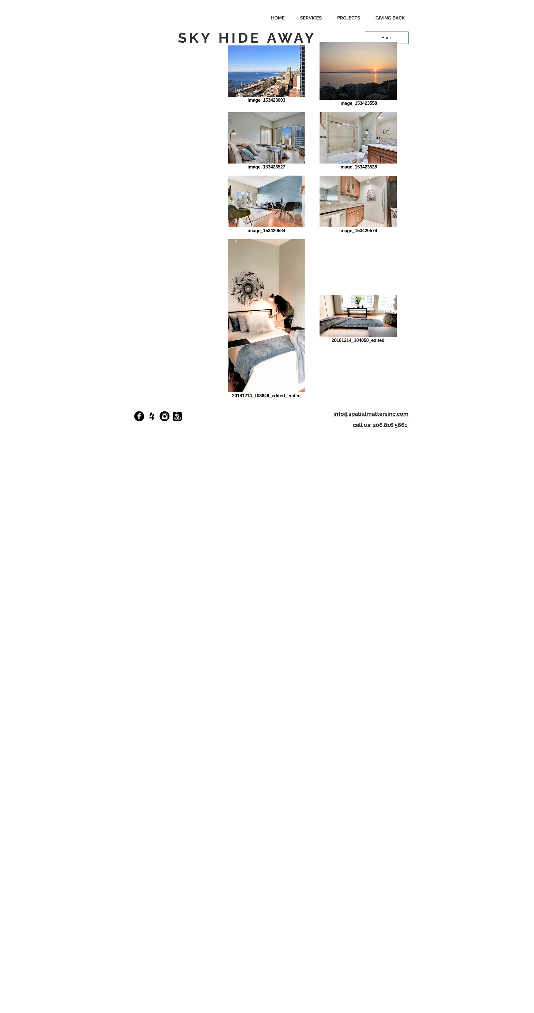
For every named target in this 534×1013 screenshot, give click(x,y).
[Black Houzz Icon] (152, 416)
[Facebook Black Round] (139, 416)
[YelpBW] (177, 416)
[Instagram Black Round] (164, 416)
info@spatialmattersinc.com (371, 414)
